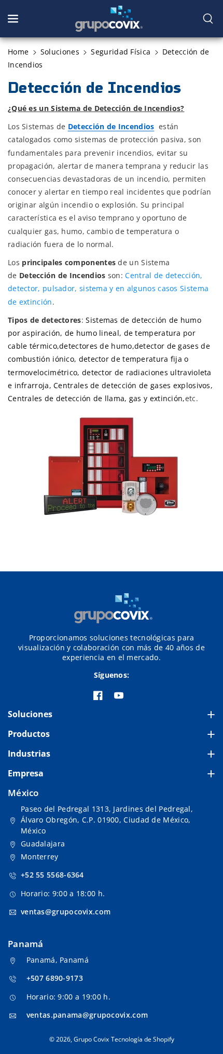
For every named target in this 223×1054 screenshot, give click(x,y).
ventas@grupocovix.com (65, 911)
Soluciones (30, 714)
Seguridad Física (120, 52)
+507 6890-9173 (54, 978)
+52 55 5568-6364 (52, 875)
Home (18, 52)
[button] (14, 18)
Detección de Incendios (111, 126)
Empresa (26, 773)
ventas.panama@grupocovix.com (87, 1015)
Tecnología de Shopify (142, 1039)
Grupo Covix (91, 1039)
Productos (29, 734)
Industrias (29, 753)
